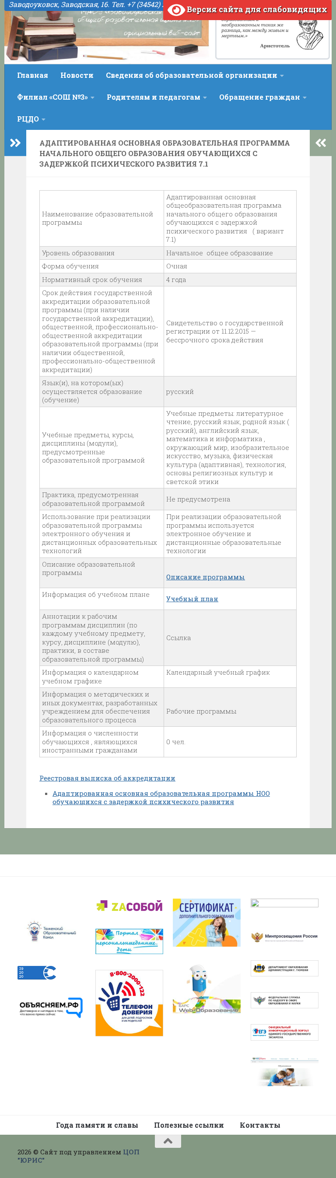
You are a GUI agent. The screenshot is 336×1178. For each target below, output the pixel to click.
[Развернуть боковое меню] (15, 143)
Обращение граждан (259, 96)
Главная (32, 75)
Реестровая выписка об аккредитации (107, 778)
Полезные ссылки (189, 1124)
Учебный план (192, 598)
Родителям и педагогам (153, 96)
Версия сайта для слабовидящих (256, 9)
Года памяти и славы (97, 1124)
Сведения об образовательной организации (191, 75)
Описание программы (205, 576)
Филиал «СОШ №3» (52, 96)
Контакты (260, 1124)
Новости (77, 75)
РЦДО (28, 118)
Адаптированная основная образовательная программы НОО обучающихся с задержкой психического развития (161, 797)
